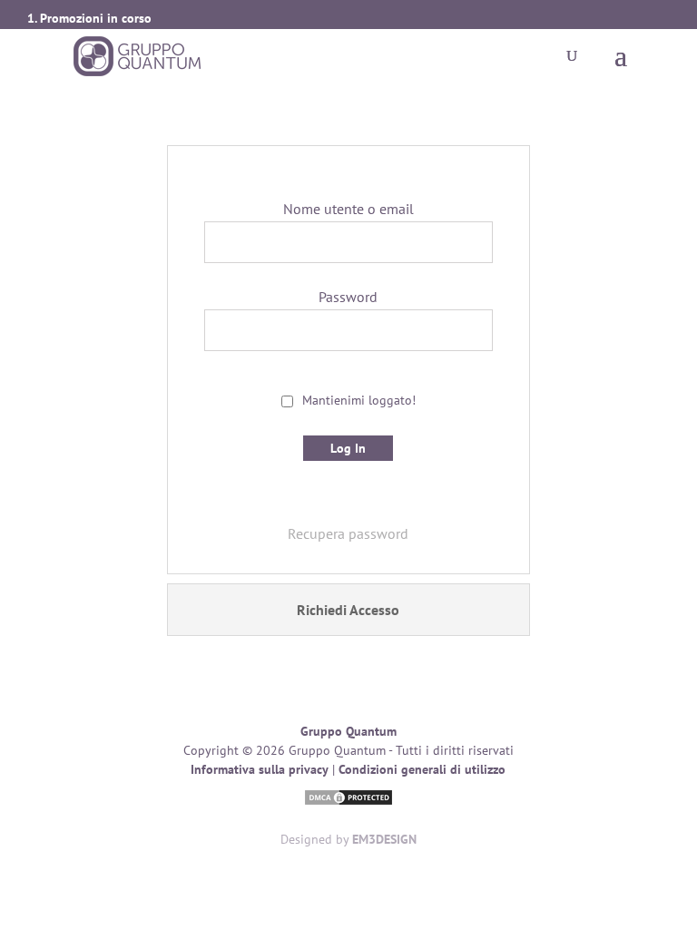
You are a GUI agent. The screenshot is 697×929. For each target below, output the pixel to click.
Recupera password (348, 533)
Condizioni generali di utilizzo (422, 769)
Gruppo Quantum (348, 731)
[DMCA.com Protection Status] (348, 800)
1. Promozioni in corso (89, 18)
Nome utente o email (348, 209)
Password (348, 297)
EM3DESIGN (384, 839)
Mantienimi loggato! (359, 399)
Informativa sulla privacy (260, 769)
